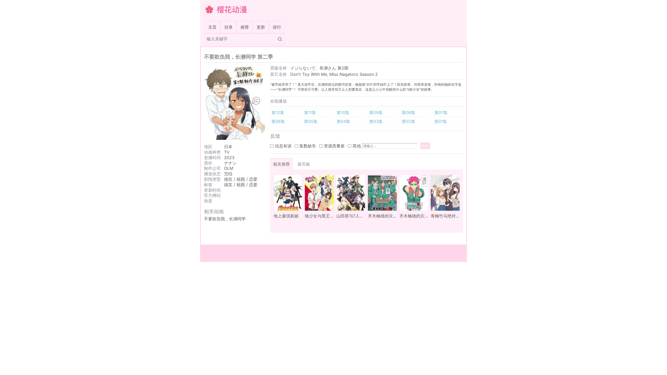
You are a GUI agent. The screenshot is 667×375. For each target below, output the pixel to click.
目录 (228, 27)
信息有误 (283, 145)
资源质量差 (334, 145)
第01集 (440, 121)
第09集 (376, 112)
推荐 (244, 27)
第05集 (311, 121)
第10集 (343, 112)
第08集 (408, 112)
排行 (277, 27)
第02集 (408, 121)
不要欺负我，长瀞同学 (225, 218)
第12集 (277, 112)
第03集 (376, 121)
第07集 (441, 112)
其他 (357, 145)
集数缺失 (307, 145)
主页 (213, 27)
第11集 (310, 112)
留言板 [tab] (304, 164)
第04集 (343, 121)
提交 (425, 145)
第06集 (278, 121)
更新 (261, 27)
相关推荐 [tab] (281, 164)
